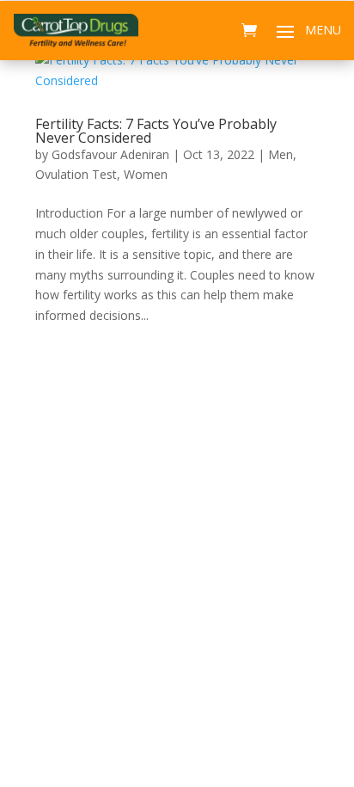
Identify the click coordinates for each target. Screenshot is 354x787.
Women (146, 174)
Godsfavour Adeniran (110, 154)
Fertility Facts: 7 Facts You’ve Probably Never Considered (156, 130)
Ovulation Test (76, 174)
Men (280, 154)
